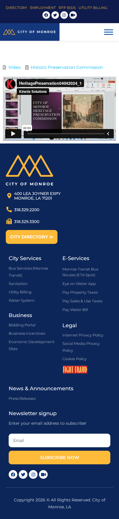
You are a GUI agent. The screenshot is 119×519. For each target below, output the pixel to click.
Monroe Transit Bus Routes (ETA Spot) (80, 272)
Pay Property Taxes (80, 292)
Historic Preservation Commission (67, 67)
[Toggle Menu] (108, 32)
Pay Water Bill (75, 309)
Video (14, 67)
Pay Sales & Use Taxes (82, 301)
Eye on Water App (79, 283)
